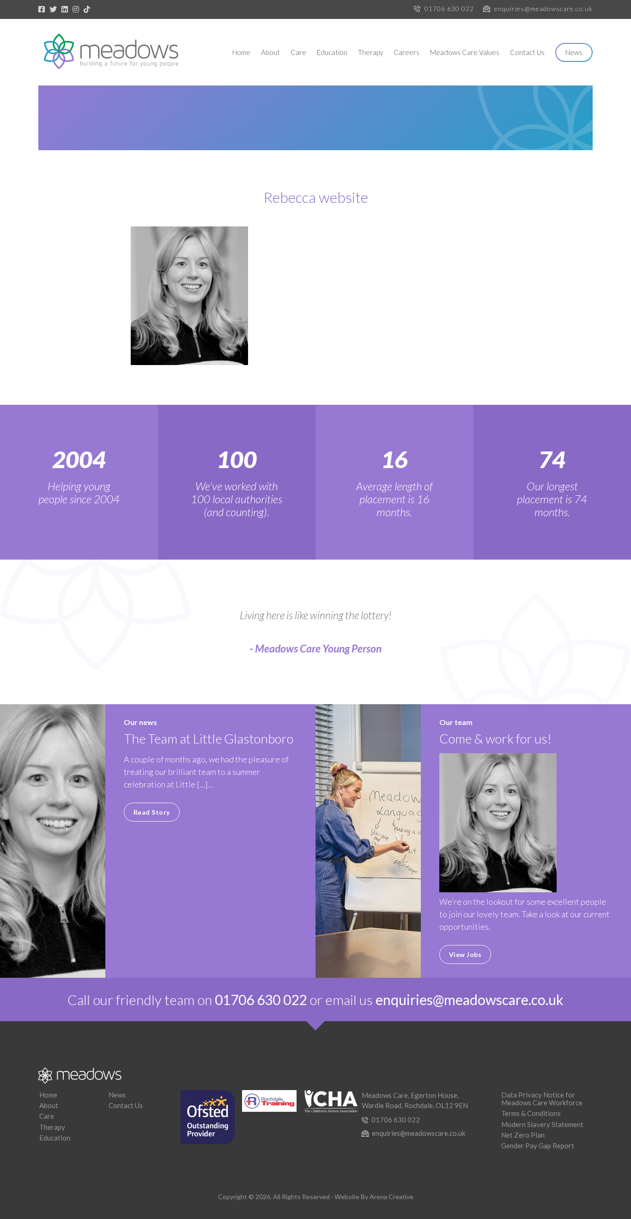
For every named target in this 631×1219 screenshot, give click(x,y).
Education (332, 52)
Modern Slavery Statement (542, 1124)
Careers (406, 52)
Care (298, 52)
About (270, 52)
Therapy (370, 52)
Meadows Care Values (464, 52)
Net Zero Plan (523, 1135)
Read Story (151, 812)
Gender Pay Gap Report (537, 1145)
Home (241, 52)
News (573, 52)
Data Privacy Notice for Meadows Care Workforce (541, 1099)
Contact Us (527, 52)
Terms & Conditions (531, 1113)
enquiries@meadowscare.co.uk (543, 8)
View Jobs (465, 954)
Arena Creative (391, 1197)
